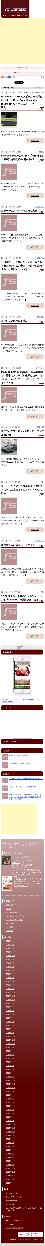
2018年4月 (10, 978)
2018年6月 (10, 970)
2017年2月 (10, 1029)
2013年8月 (10, 1183)
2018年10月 (10, 956)
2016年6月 (10, 1058)
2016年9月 (10, 1047)
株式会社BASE (11, 1201)
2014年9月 (10, 1135)
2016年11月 (10, 1040)
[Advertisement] (22, 41)
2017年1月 (10, 1033)
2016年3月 (10, 1069)
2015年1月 (10, 1121)
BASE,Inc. (16, 863)
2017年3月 (10, 1025)
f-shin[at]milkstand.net (14, 1228)
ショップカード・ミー (14, 1197)
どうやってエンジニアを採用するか (22, 787)
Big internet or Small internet (20, 763)
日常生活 (40, 258)
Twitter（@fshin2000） (15, 1220)
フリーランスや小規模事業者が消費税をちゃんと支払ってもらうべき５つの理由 (21, 490)
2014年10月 (10, 1132)
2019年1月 (10, 948)
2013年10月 (10, 1176)
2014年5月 (10, 1150)
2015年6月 (10, 1102)
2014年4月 (10, 1154)
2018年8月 (10, 963)
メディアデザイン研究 (14, 920)
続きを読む (35, 141)
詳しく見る (8, 847)
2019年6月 (10, 941)
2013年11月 (10, 1172)
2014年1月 (10, 1165)
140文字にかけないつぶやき (16, 905)
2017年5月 (10, 1018)
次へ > (25, 647)
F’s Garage (6, 843)
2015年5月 (10, 1106)
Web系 (41, 152)
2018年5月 (10, 974)
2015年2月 (10, 1117)
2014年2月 (10, 1161)
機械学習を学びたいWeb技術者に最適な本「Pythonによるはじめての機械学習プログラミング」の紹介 (25, 797)
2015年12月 (10, 1080)
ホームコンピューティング (34, 92)
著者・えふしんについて (22, 72)
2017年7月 (10, 1011)
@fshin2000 (36, 1239)
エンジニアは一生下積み (14, 320)
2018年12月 (10, 952)
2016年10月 (10, 1044)
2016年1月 (10, 1077)
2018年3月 (10, 981)
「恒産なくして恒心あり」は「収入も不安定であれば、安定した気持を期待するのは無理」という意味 (21, 266)
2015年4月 (10, 1110)
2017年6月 (10, 1014)
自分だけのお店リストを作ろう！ (19, 544)
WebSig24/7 (10, 1204)
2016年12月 (10, 1036)
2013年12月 (10, 1168)
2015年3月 (10, 1113)
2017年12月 (10, 992)
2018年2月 (10, 985)
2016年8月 (10, 1051)
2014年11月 (10, 1128)
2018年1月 (10, 989)
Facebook (10, 1224)
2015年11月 (10, 1084)
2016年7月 (10, 1055)
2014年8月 (10, 1139)
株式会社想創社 (18, 865)
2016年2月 (10, 1073)
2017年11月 (10, 996)
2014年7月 (10, 1143)
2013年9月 (10, 1179)
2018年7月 (10, 967)
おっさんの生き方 (12, 912)
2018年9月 (10, 959)
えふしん (15, 857)
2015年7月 (10, 1099)
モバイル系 (39, 207)
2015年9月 (10, 1091)
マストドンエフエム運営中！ (23, 860)
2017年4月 (10, 1022)
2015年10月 (10, 1088)
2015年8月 (10, 1095)
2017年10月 (10, 1000)
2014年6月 (10, 1146)
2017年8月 (10, 1007)
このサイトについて (22, 67)
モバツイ (18, 868)
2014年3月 (10, 1157)
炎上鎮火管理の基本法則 (18, 755)
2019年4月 (10, 945)
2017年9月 (10, 1003)
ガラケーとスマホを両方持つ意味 (19, 210)
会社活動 (40, 317)
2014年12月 (10, 1124)
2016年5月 (10, 1062)
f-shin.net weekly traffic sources (22, 738)
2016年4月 (10, 1066)
